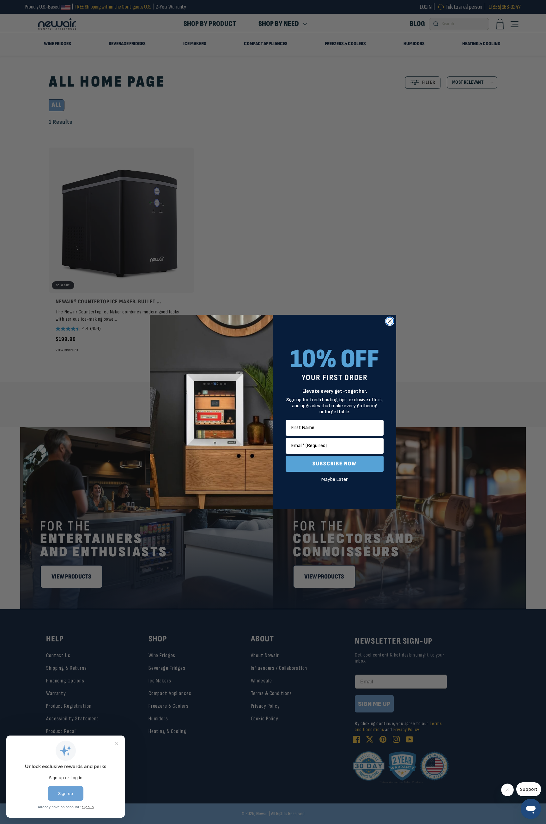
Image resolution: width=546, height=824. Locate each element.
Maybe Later (334, 479)
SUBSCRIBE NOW (334, 463)
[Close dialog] (390, 321)
